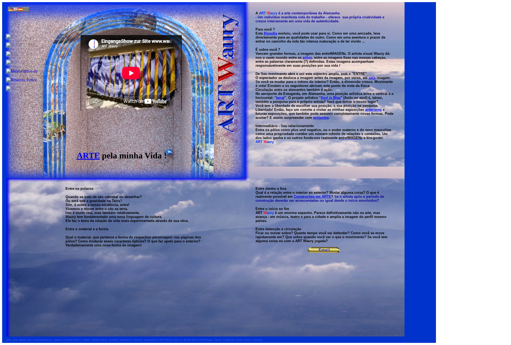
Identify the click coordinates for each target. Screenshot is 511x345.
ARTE (88, 155)
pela (372, 78)
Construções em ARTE (312, 197)
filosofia (270, 33)
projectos (321, 118)
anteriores (373, 110)
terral (280, 98)
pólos (307, 58)
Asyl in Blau (331, 98)
